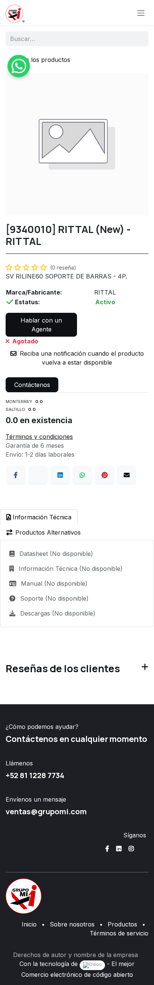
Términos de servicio (119, 933)
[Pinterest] (105, 475)
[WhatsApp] (82, 475)
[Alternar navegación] (140, 13)
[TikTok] (143, 848)
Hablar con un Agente (41, 325)
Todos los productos (41, 59)
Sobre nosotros (72, 924)
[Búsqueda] (137, 38)
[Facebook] (16, 475)
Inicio (29, 924)
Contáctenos (32, 384)
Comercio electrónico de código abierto (77, 974)
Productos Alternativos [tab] (48, 532)
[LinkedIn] (60, 475)
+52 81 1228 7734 (35, 775)
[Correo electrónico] (127, 475)
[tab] (39, 517)
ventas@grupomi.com (46, 811)
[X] (38, 475)
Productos (122, 924)
